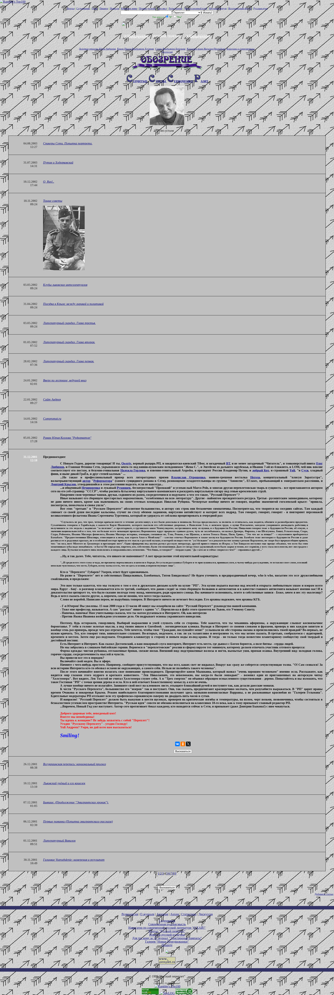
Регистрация (175, 8)
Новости (114, 8)
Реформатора (102, 480)
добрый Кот (260, 470)
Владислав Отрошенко (188, 477)
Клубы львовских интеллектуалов (65, 284)
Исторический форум (240, 8)
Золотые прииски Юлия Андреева (97, 48)
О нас (95, 8)
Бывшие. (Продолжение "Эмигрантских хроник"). (76, 802)
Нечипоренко (91, 487)
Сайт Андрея (52, 399)
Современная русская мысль (167, 924)
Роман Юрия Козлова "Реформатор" (67, 437)
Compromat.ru (52, 418)
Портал (71, 8)
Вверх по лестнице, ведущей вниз (64, 380)
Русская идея (260, 8)
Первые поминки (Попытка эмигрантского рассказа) (78, 821)
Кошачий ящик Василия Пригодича (206, 48)
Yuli (292, 470)
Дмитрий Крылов (63, 484)
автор (86, 480)
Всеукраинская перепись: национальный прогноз (74, 764)
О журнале (147, 914)
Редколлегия (130, 914)
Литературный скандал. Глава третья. (69, 323)
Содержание (83, 8)
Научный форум (218, 8)
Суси (304, 470)
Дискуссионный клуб (195, 8)
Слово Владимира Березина (170, 48)
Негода (255, 477)
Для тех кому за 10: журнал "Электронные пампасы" (167, 938)
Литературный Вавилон (59, 840)
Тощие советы (52, 200)
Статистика (188, 914)
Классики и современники (241, 48)
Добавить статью (324, 894)
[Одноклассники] (183, 744)
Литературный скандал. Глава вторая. (69, 342)
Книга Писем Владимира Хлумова (135, 48)
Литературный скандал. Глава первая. (68, 361)
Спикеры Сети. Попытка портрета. (67, 143)
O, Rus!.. (48, 181)
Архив (174, 914)
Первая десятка (147, 8)
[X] (188, 744)
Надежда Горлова (132, 470)
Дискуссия (167, 51)
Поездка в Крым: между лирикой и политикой (73, 304)
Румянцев (124, 487)
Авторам (162, 914)
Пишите (104, 8)
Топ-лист (162, 8)
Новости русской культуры (167, 934)
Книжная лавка (129, 8)
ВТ (228, 463)
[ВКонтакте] (177, 744)
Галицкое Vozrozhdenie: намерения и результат (74, 859)
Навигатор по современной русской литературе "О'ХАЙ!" (167, 927)
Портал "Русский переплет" (167, 931)
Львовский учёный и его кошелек (64, 783)
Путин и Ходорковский (58, 162)
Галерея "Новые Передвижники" (167, 941)
